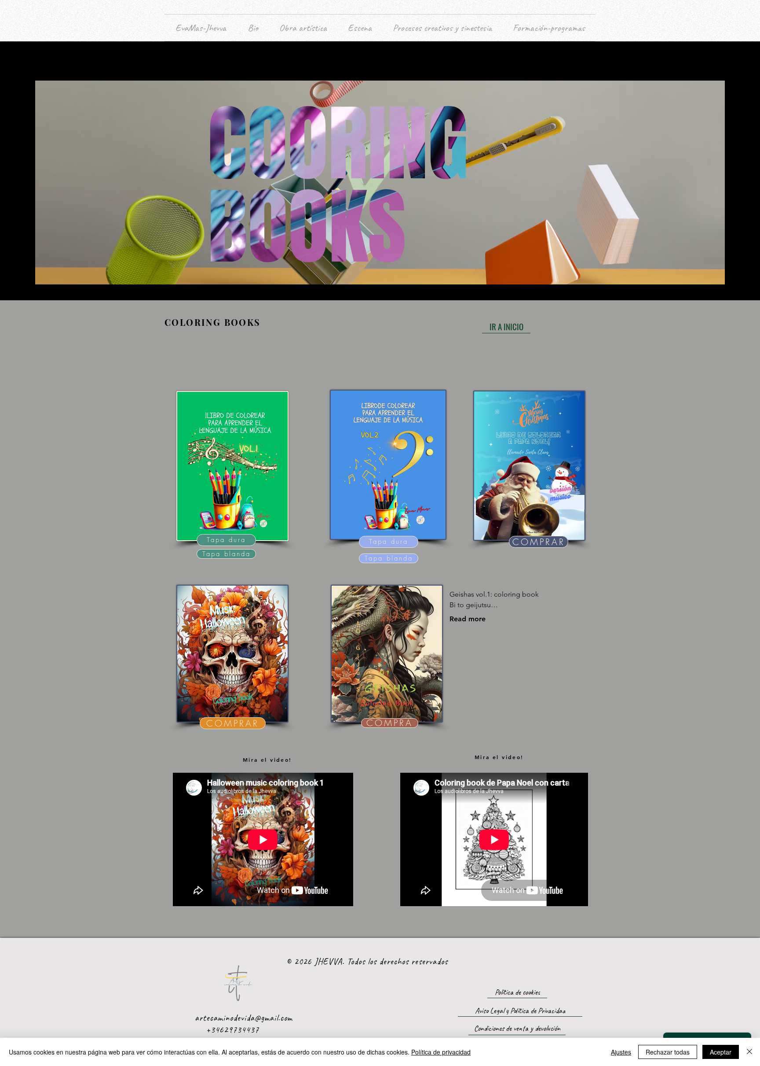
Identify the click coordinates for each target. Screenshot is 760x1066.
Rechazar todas (668, 1052)
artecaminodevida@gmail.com (243, 1017)
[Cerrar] (749, 1052)
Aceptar (720, 1052)
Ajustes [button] (621, 1052)
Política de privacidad (441, 1052)
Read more (467, 619)
